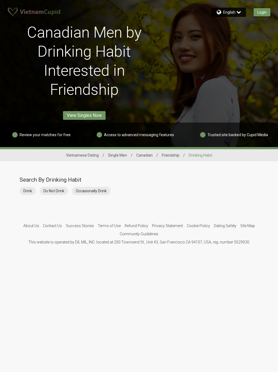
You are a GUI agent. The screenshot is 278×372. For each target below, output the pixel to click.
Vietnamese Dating (82, 155)
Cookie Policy (198, 226)
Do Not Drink (53, 191)
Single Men (117, 155)
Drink (27, 191)
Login (262, 12)
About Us (31, 226)
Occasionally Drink (91, 191)
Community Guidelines (139, 234)
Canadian (144, 155)
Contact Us (52, 226)
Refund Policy (136, 226)
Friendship (170, 155)
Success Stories (80, 226)
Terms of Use (109, 226)
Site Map (247, 226)
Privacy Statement (167, 226)
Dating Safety (225, 226)
